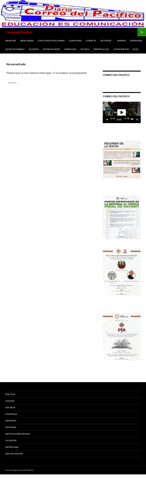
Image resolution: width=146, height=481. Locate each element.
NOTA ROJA (11, 414)
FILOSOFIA (34, 49)
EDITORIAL (10, 427)
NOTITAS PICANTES (51, 49)
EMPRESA (121, 40)
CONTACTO (91, 40)
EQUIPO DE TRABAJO (15, 49)
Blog (135, 49)
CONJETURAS (75, 40)
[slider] (119, 119)
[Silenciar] (132, 119)
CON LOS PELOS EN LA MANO (51, 40)
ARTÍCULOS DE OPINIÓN (17, 433)
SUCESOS (84, 49)
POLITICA (10, 394)
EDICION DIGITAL (14, 453)
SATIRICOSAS (70, 49)
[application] (122, 112)
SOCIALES (10, 407)
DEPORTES (10, 420)
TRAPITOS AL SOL (101, 49)
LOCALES (9, 400)
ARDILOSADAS (26, 40)
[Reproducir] (107, 119)
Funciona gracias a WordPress (19, 470)
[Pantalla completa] (137, 119)
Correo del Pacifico (18, 32)
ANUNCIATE (10, 40)
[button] (121, 112)
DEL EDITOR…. (106, 40)
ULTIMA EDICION (121, 49)
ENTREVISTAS (136, 40)
